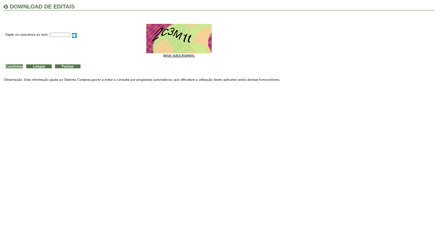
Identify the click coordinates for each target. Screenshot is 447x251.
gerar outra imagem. (179, 55)
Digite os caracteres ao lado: (27, 34)
